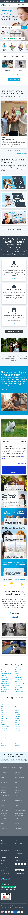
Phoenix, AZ (18, 685)
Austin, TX (3, 668)
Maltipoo (17, 805)
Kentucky (3, 714)
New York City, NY (5, 683)
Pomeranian (3, 818)
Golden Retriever (18, 795)
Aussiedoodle (18, 772)
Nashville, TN (18, 681)
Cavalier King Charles (5, 785)
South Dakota (4, 738)
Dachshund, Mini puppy (8, 139)
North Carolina (4, 730)
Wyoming (17, 745)
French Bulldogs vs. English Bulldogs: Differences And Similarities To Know (13, 523)
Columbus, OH (18, 671)
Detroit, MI (3, 675)
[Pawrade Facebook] (16, 864)
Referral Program (5, 873)
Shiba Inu (17, 823)
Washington (4, 743)
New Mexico (4, 728)
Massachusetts (4, 718)
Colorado (3, 705)
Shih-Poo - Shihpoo (19, 826)
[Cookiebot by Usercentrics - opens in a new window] (20, 441)
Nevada (17, 724)
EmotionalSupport (21, 50)
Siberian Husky (4, 828)
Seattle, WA (3, 691)
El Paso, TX (17, 675)
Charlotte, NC (18, 669)
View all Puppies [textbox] (7, 28)
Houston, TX (4, 677)
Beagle (2, 777)
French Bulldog (4, 792)
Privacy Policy (8, 907)
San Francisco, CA (5, 689)
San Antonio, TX (4, 687)
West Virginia (18, 743)
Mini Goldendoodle (5, 810)
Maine (2, 716)
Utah (16, 740)
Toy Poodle (3, 831)
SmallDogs (4, 50)
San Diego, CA (18, 687)
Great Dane (17, 797)
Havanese (3, 800)
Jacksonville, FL (4, 679)
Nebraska (3, 724)
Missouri (3, 722)
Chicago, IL (3, 671)
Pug (2, 820)
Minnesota (3, 720)
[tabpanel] (7, 67)
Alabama (3, 701)
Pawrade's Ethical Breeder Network (8, 909)
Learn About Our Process (14, 332)
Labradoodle (3, 803)
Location (21, 853)
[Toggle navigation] (25, 5)
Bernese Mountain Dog (19, 777)
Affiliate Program (5, 866)
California (17, 703)
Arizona (17, 701)
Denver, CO (17, 673)
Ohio (2, 732)
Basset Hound (18, 774)
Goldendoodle (4, 797)
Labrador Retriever (19, 803)
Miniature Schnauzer (19, 813)
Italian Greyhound (18, 800)
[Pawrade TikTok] (22, 864)
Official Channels (19, 860)
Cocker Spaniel (4, 790)
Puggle (16, 820)
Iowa (2, 712)
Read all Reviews (21, 153)
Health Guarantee (5, 847)
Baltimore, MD (18, 668)
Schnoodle (3, 823)
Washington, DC (19, 691)
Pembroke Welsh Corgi (19, 815)
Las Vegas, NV (18, 679)
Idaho (16, 708)
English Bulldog (18, 790)
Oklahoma (17, 732)
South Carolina (18, 736)
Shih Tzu (2, 826)
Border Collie (17, 780)
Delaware (3, 706)
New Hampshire (5, 726)
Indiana (17, 710)
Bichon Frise (3, 780)
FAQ (16, 847)
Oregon (3, 734)
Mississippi (17, 720)
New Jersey (17, 726)
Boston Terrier (4, 782)
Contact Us (17, 850)
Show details (21, 463)
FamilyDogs (12, 50)
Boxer (16, 782)
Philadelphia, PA (5, 685)
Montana (17, 722)
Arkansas (3, 703)
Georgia (3, 708)
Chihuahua (3, 787)
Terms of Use (15, 907)
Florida (16, 706)
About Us (3, 860)
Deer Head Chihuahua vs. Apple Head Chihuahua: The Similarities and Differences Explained (13, 573)
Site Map (17, 853)
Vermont (3, 741)
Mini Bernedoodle (4, 808)
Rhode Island (4, 736)
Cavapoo (17, 785)
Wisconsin (3, 745)
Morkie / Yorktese (4, 815)
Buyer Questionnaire (5, 850)
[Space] (5, 878)
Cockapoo (17, 787)
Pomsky (16, 818)
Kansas (16, 712)
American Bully (4, 772)
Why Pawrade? (18, 843)
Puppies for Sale (14, 79)
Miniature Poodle (4, 813)
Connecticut (18, 705)
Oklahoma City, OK (19, 683)
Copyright (3, 907)
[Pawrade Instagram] (19, 864)
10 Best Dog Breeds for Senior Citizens (14, 489)
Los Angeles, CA (5, 681)
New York (17, 728)
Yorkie (16, 831)
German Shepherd (5, 795)
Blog (2, 863)
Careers (3, 870)
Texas (2, 740)
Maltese (2, 805)
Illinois (2, 710)
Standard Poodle (18, 828)
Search (24, 28)
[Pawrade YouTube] (25, 864)
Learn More (14, 278)
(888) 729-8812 (20, 4)
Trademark (20, 907)
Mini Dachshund (18, 808)
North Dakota (18, 730)
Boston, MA (4, 669)
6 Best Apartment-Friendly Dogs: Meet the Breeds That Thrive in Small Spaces (14, 557)
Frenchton (17, 792)
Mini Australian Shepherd (20, 810)
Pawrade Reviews (20, 579)
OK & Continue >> (14, 467)
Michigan (17, 718)
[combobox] (10, 28)
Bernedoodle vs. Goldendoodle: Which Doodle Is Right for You (14, 540)
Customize (13, 472)
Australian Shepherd (5, 774)
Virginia (17, 741)
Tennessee (17, 738)
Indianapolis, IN (18, 677)
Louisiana (17, 714)
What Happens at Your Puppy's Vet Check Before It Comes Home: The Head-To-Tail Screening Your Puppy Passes (13, 504)
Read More (4, 389)
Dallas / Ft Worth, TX (6, 673)
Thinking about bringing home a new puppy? (13, 373)
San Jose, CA (18, 689)
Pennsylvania (18, 734)
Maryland (17, 716)
